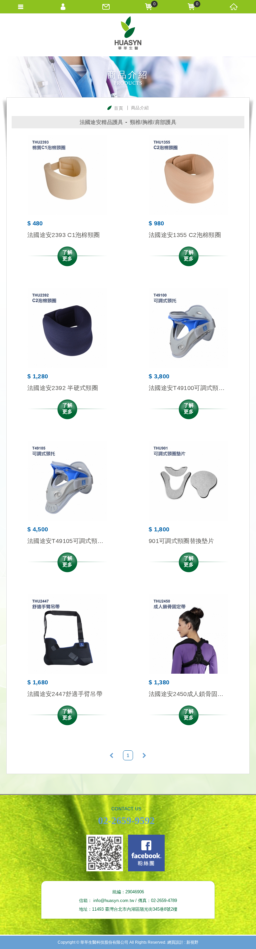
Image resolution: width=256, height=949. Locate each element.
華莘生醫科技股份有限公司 (128, 34)
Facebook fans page (146, 853)
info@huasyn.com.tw (113, 900)
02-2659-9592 (126, 820)
